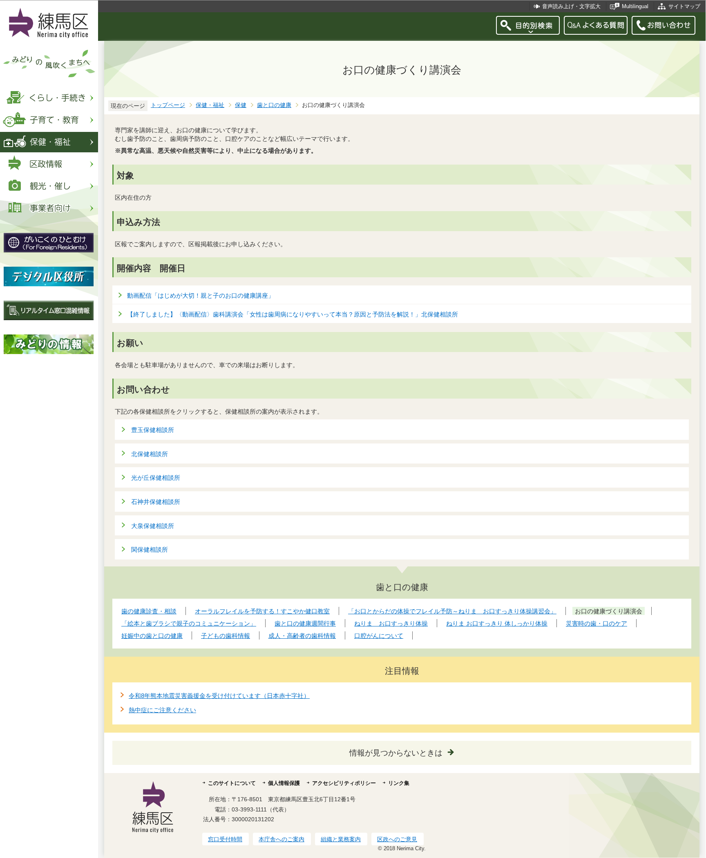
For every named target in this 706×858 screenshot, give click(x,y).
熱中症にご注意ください (162, 709)
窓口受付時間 (225, 839)
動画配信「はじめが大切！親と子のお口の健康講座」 (200, 295)
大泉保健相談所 (152, 525)
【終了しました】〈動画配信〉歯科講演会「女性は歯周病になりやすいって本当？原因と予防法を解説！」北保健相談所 (292, 314)
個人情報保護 (284, 783)
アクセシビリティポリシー (344, 783)
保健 (240, 105)
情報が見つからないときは (395, 753)
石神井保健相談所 (155, 501)
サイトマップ (684, 6)
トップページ (168, 105)
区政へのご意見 (397, 839)
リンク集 (398, 783)
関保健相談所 (149, 549)
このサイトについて (232, 783)
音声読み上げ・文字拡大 (571, 6)
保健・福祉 (210, 105)
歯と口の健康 (274, 105)
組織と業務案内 (341, 839)
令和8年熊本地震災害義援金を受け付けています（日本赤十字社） (219, 695)
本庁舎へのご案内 (281, 839)
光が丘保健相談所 (155, 477)
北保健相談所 (149, 453)
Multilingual (635, 6)
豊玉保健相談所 (152, 429)
